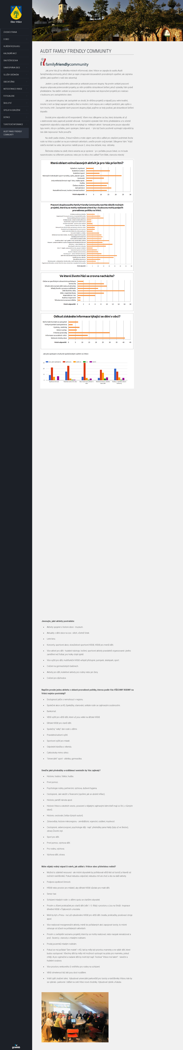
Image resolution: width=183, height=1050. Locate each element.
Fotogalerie (8, 96)
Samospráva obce (11, 67)
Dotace (6, 117)
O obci (6, 39)
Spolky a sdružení (11, 110)
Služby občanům (11, 74)
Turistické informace (13, 124)
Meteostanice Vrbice (12, 89)
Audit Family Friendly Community (12, 133)
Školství (7, 103)
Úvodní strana (10, 32)
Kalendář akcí (9, 53)
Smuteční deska (10, 60)
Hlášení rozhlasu (11, 46)
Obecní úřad (8, 82)
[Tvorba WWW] (16, 1046)
